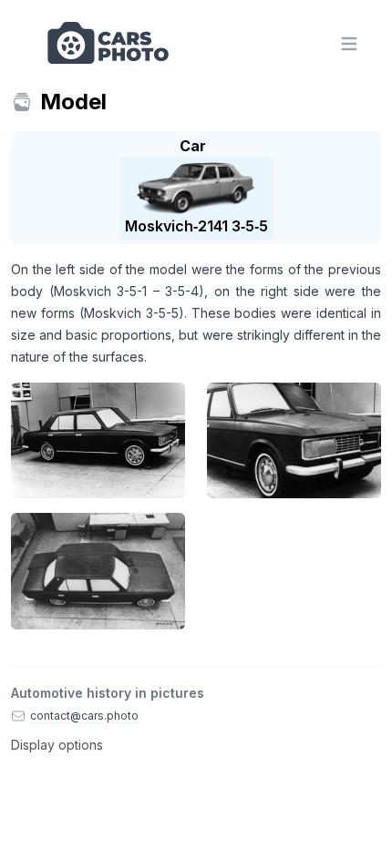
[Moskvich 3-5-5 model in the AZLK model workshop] (98, 440)
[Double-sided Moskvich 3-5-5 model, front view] (294, 440)
